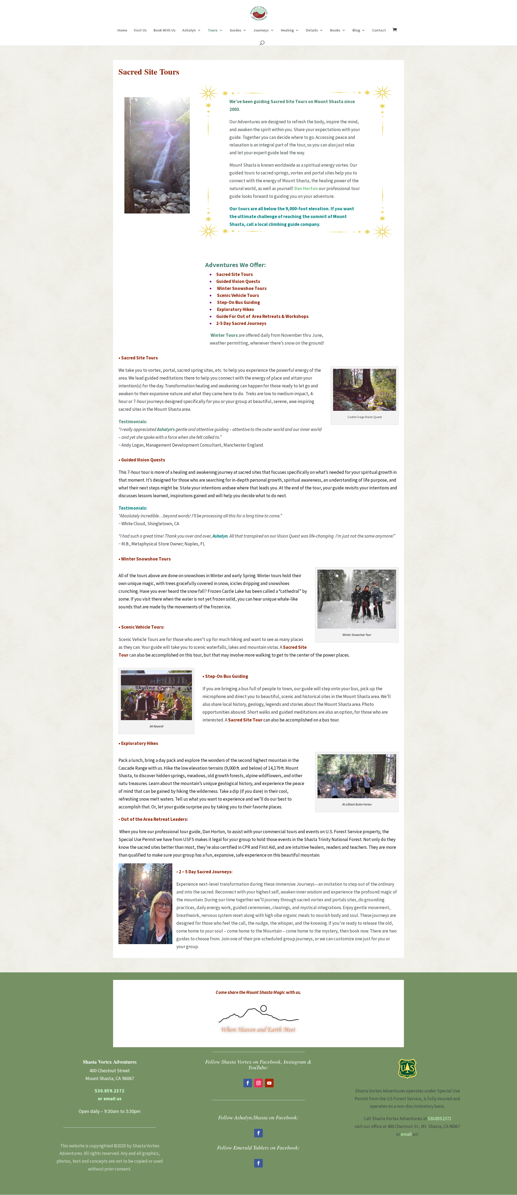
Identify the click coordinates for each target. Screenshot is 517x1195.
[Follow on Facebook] (247, 1083)
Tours (213, 30)
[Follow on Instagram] (258, 1083)
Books (335, 30)
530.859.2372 (109, 1091)
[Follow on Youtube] (269, 1083)
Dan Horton (306, 188)
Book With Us (164, 30)
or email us (109, 1098)
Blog (356, 30)
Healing (287, 30)
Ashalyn (189, 30)
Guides (235, 30)
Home (122, 30)
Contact (379, 30)
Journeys (261, 30)
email (406, 1134)
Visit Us (140, 30)
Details (312, 30)
